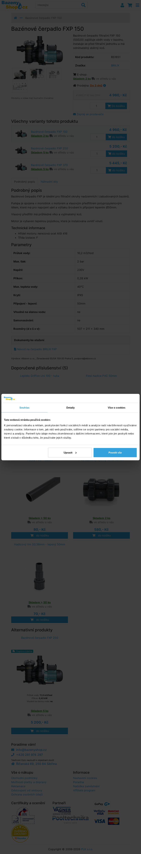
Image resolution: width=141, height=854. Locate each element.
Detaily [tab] (70, 407)
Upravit (68, 452)
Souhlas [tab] (24, 407)
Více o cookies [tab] (116, 407)
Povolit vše (115, 452)
